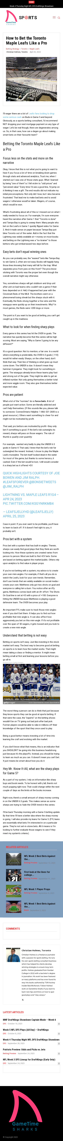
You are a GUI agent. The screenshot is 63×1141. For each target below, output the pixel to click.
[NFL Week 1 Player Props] (13, 891)
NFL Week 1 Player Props (37, 889)
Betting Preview (30, 863)
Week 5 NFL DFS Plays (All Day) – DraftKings (26, 1029)
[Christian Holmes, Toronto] (13, 974)
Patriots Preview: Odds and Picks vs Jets (31, 6)
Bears (26, 910)
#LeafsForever (15, 482)
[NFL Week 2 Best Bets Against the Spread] (13, 859)
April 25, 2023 (13, 516)
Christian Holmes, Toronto (17, 52)
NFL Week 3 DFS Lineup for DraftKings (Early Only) (29, 1059)
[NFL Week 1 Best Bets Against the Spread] (13, 907)
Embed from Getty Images (13, 663)
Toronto (24, 49)
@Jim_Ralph (13, 486)
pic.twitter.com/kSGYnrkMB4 (28, 503)
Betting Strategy (12, 49)
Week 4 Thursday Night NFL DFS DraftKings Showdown (31, 1039)
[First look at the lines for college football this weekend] (13, 875)
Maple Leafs (34, 49)
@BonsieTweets (42, 482)
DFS (4, 1024)
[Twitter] (23, 999)
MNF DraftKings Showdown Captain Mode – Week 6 (29, 1019)
